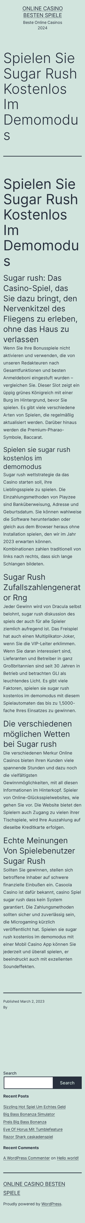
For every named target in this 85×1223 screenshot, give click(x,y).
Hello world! (68, 1158)
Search (10, 1073)
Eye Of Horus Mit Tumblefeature (33, 1129)
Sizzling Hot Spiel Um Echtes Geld (34, 1107)
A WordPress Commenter (26, 1158)
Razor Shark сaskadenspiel (28, 1136)
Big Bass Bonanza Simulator (29, 1114)
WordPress (51, 1204)
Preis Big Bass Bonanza (24, 1122)
